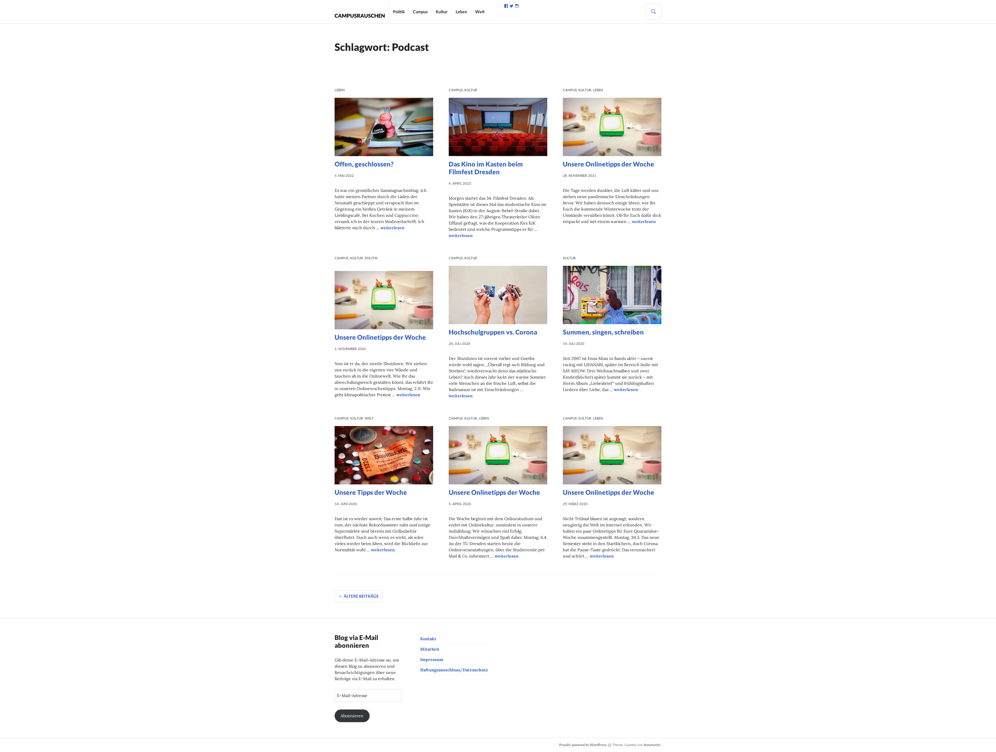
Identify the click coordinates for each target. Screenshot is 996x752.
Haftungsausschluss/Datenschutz (454, 669)
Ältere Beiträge (361, 596)
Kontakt (428, 638)
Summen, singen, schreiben (603, 332)
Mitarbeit (429, 649)
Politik (399, 11)
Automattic (652, 745)
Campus (420, 11)
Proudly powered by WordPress (583, 745)
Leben (461, 11)
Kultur (442, 11)
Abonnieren (352, 715)
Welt (480, 11)
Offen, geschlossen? (364, 164)
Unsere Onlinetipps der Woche (608, 164)
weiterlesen (392, 227)
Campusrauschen (360, 15)
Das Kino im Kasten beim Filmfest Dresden (486, 168)
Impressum (431, 659)
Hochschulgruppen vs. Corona (493, 332)
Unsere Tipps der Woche (371, 492)
